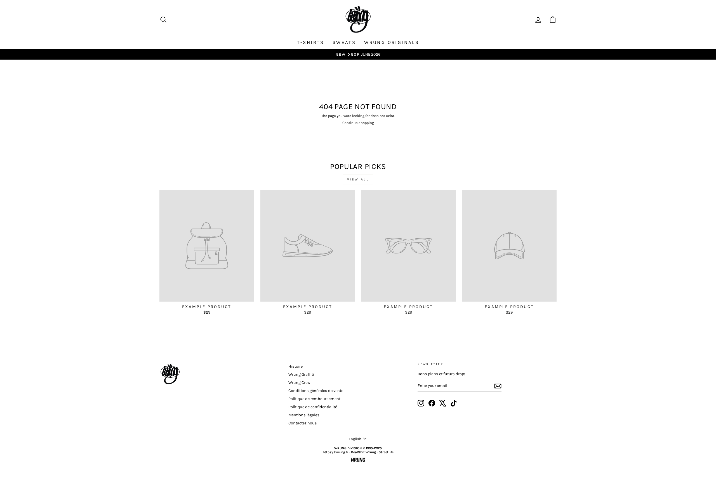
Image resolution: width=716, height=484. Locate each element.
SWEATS (344, 42)
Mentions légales (303, 415)
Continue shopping (358, 123)
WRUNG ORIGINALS (391, 42)
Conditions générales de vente (315, 390)
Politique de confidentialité (312, 407)
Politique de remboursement (314, 398)
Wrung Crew (299, 382)
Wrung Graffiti (301, 374)
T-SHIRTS (310, 42)
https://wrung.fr (335, 452)
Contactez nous (302, 423)
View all (358, 179)
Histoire (295, 366)
